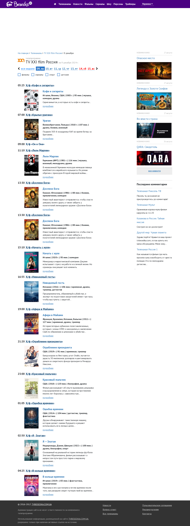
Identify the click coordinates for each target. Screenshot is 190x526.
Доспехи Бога (51, 188)
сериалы (39, 74)
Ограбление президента (57, 347)
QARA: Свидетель (147, 147)
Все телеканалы (110, 513)
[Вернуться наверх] (185, 517)
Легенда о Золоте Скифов (152, 88)
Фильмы (89, 4)
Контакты (147, 513)
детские (65, 74)
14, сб (82, 68)
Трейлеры (130, 4)
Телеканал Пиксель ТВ (149, 191)
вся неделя (27, 68)
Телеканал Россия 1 (147, 249)
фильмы (25, 74)
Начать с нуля (51, 253)
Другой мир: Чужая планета (151, 232)
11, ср (57, 68)
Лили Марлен (51, 156)
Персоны (118, 4)
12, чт (65, 68)
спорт (52, 74)
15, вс (91, 68)
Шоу (109, 4)
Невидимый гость (53, 282)
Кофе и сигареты (53, 91)
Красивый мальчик (54, 379)
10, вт (49, 68)
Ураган (47, 120)
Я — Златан (49, 441)
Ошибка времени (53, 409)
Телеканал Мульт (146, 204)
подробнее (48, 106)
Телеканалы (64, 4)
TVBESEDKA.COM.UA (42, 504)
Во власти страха (147, 118)
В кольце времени (53, 476)
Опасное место (146, 58)
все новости (154, 170)
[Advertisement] (95, 29)
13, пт (74, 68)
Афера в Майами (53, 315)
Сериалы (100, 4)
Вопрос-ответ (109, 509)
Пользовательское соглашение (157, 505)
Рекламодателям (150, 509)
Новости (77, 4)
